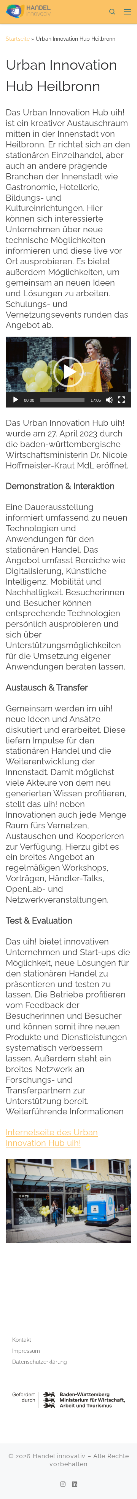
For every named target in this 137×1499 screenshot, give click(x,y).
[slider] (62, 400)
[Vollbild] (121, 400)
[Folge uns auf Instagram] (62, 1484)
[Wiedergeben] (15, 400)
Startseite (18, 39)
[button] (68, 372)
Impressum (26, 1351)
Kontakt (21, 1340)
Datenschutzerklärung (39, 1362)
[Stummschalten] (109, 400)
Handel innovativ (59, 1456)
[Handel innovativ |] (28, 11)
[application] (68, 372)
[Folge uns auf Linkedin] (74, 1484)
